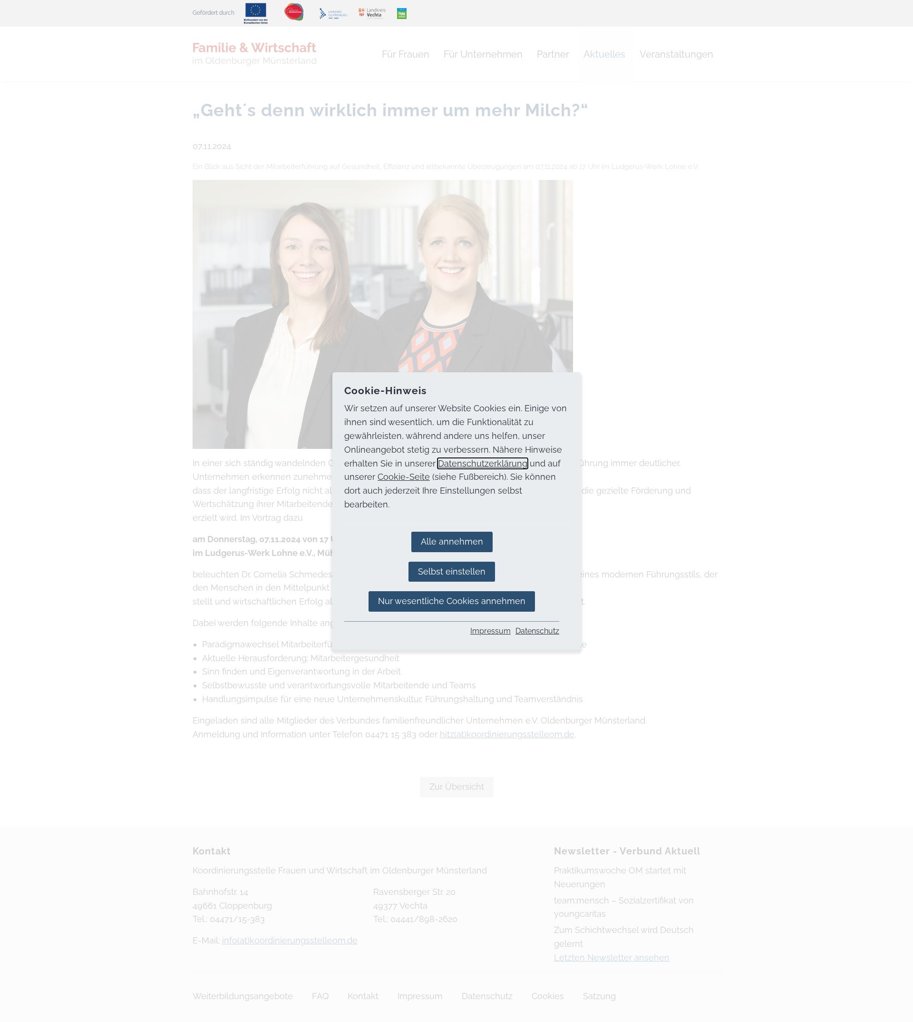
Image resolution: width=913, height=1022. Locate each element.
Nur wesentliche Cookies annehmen (451, 601)
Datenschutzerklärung (482, 463)
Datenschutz (537, 630)
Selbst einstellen (452, 571)
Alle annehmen (452, 541)
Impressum (490, 630)
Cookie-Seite (404, 477)
